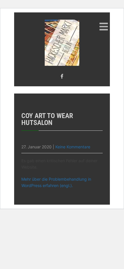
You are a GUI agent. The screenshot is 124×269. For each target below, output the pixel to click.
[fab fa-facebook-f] (62, 76)
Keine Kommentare (72, 146)
